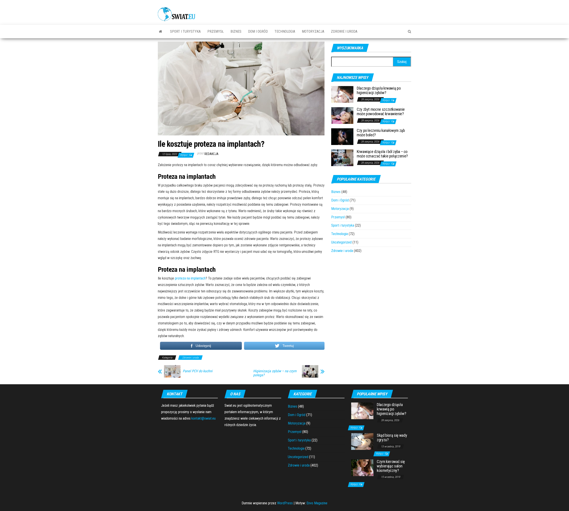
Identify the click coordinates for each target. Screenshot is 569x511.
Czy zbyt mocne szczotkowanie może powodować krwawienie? (381, 111)
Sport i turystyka (185, 31)
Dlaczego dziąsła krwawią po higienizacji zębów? (379, 90)
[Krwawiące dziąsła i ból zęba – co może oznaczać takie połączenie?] (342, 157)
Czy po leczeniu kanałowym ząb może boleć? (381, 132)
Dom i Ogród (258, 31)
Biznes (235, 31)
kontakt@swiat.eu (203, 418)
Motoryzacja (313, 31)
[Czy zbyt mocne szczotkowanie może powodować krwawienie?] (342, 115)
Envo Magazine (317, 503)
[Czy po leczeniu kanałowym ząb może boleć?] (342, 136)
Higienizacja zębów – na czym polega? (275, 373)
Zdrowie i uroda (344, 31)
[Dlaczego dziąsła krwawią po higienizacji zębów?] (342, 94)
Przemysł (215, 31)
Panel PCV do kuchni (197, 371)
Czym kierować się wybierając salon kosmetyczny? (391, 466)
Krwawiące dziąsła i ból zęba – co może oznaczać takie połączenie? (382, 153)
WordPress (285, 503)
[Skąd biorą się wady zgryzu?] (362, 441)
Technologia (284, 31)
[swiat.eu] (160, 31)
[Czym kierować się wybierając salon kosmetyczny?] (362, 467)
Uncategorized (341, 242)
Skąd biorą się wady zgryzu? (392, 437)
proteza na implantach (190, 278)
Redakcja (211, 154)
